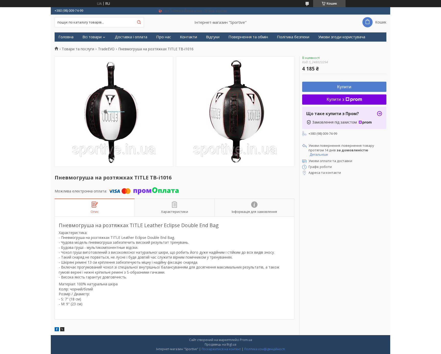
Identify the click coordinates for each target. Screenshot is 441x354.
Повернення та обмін (248, 37)
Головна (66, 37)
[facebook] (57, 329)
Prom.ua (246, 340)
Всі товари (92, 37)
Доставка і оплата (131, 37)
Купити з (335, 99)
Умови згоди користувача (341, 37)
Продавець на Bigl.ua (220, 344)
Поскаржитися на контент (221, 349)
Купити (344, 86)
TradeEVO (106, 49)
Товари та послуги (78, 49)
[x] (62, 329)
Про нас (163, 37)
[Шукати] (139, 22)
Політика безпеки (293, 37)
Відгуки (212, 37)
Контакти (188, 37)
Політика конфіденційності (264, 349)
